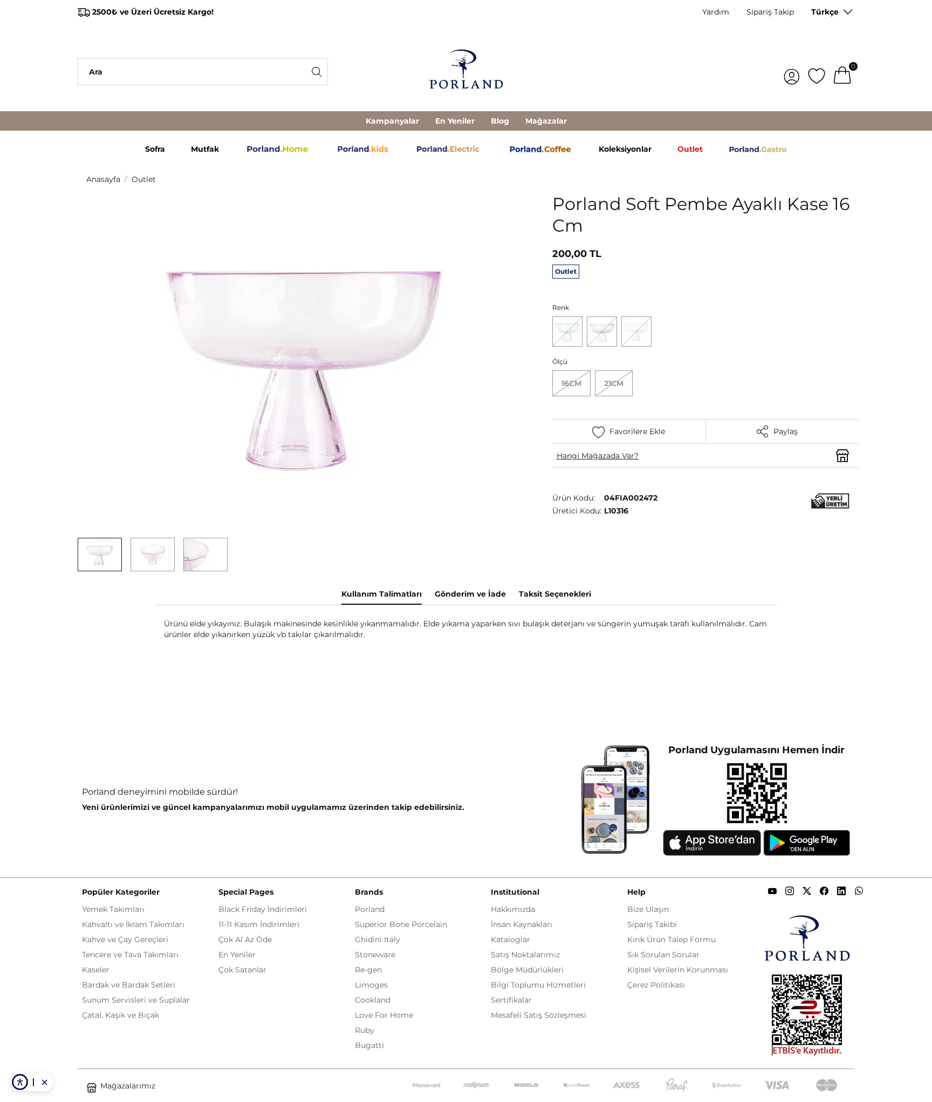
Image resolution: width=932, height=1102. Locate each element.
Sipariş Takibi (652, 924)
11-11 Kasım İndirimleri (258, 924)
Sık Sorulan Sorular (663, 954)
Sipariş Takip (770, 12)
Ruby (364, 1030)
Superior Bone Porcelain (401, 924)
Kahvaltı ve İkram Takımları (133, 924)
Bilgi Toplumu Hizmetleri (538, 985)
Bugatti (369, 1045)
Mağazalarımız (127, 1086)
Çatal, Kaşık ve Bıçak (120, 1015)
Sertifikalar (511, 1000)
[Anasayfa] (466, 72)
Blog (500, 121)
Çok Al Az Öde (245, 939)
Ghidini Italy (377, 939)
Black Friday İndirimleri (262, 909)
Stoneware (375, 954)
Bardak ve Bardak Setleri (128, 985)
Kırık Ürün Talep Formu (671, 939)
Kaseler (95, 970)
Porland (370, 909)
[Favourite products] (816, 72)
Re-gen (368, 970)
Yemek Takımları (113, 909)
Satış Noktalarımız (525, 954)
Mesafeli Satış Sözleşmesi (538, 1015)
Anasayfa (103, 179)
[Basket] (842, 72)
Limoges (371, 985)
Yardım (715, 12)
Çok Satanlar (242, 970)
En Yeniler (455, 121)
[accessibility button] (20, 1082)
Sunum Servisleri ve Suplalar (136, 1000)
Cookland (372, 1000)
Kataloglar (510, 939)
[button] (100, 554)
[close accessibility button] (44, 1082)
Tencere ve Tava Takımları (130, 954)
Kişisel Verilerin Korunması (677, 970)
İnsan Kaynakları (521, 924)
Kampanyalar (392, 121)
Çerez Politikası (656, 985)
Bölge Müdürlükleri (527, 970)
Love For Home (384, 1015)
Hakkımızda (513, 909)
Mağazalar (546, 121)
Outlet (144, 179)
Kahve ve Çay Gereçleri (125, 939)
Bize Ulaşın (648, 909)
